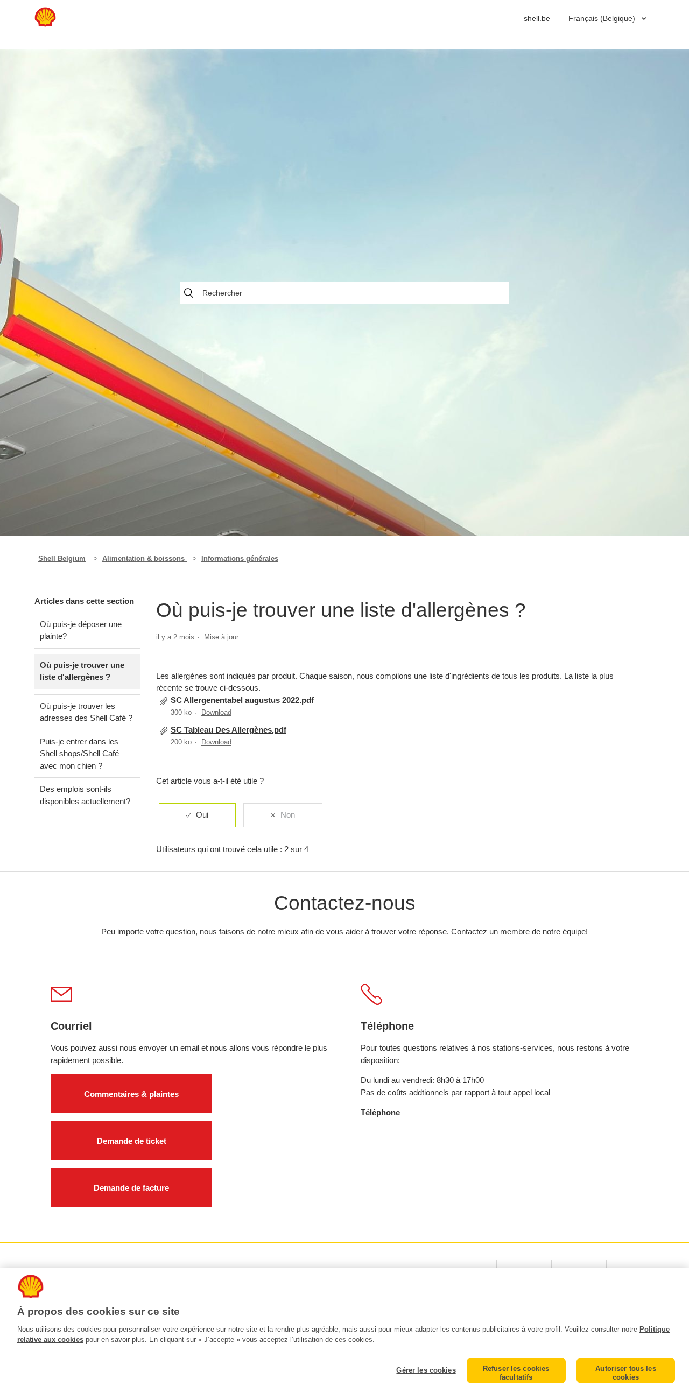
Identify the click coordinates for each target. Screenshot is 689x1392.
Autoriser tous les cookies (625, 1373)
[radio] (197, 815)
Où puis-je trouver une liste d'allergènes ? (82, 671)
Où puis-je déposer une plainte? (81, 630)
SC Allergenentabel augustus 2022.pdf (242, 700)
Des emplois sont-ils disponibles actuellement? (85, 795)
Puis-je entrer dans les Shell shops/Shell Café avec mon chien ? (79, 753)
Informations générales (239, 558)
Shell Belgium (62, 558)
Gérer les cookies (425, 1370)
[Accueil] (45, 24)
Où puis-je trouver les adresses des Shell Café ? (86, 712)
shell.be (537, 18)
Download (216, 712)
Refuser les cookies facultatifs (516, 1373)
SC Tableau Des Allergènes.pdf (228, 729)
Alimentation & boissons (144, 558)
